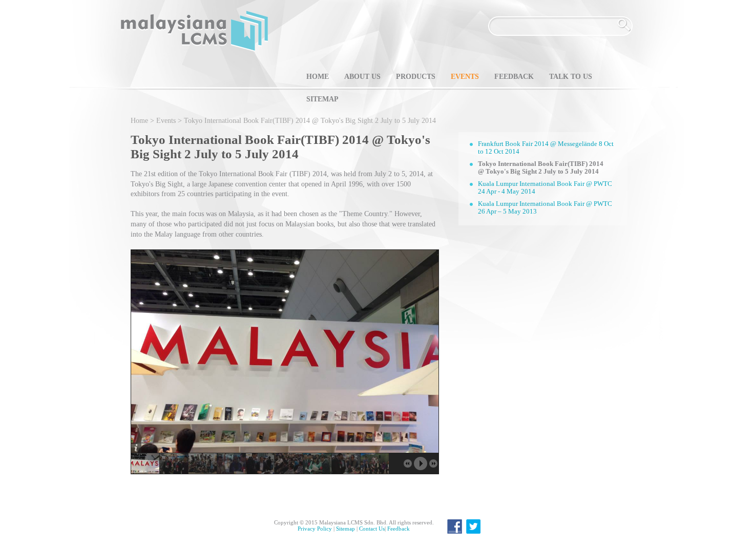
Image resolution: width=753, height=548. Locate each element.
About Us (362, 76)
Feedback (514, 76)
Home (317, 76)
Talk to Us (570, 76)
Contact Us (372, 528)
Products (415, 76)
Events (465, 76)
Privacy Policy (315, 528)
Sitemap (322, 99)
